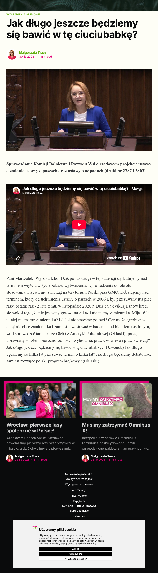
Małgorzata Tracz (32, 52)
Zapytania (79, 501)
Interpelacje (79, 490)
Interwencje (79, 495)
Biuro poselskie (79, 510)
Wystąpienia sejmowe (23, 14)
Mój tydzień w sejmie (79, 479)
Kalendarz (79, 516)
